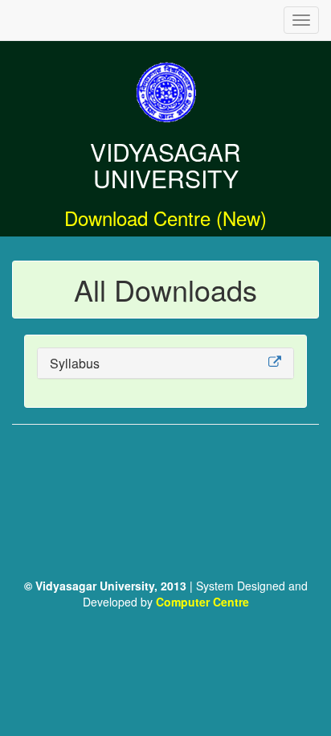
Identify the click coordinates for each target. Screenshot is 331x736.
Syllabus (75, 363)
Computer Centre (202, 602)
